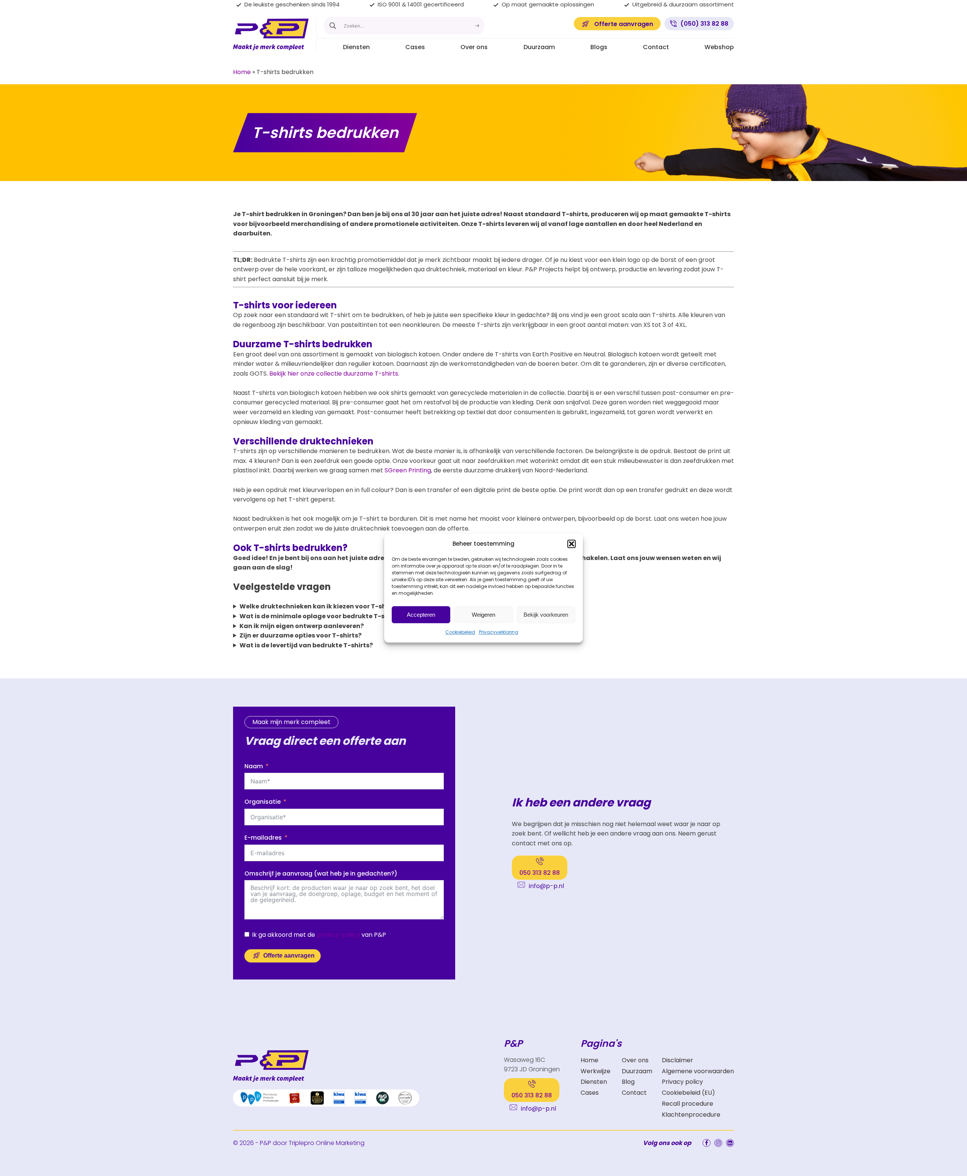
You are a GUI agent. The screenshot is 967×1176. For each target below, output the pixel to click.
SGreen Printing (408, 470)
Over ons (474, 47)
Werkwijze (595, 1071)
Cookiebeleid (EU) (688, 1092)
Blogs (598, 47)
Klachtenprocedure (691, 1114)
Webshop (719, 47)
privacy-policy (338, 934)
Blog (628, 1081)
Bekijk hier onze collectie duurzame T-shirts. (334, 373)
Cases (415, 47)
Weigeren (483, 614)
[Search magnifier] (332, 25)
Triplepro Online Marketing (327, 1143)
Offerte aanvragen (289, 955)
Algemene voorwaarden (698, 1071)
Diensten (356, 47)
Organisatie (262, 801)
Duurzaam (539, 47)
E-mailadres (263, 837)
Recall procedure (687, 1103)
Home (242, 72)
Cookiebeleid (460, 632)
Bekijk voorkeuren (546, 614)
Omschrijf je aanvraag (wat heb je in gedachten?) (320, 873)
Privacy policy (682, 1081)
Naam (253, 766)
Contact (656, 47)
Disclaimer (677, 1060)
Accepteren (421, 614)
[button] (571, 544)
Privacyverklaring (498, 632)
